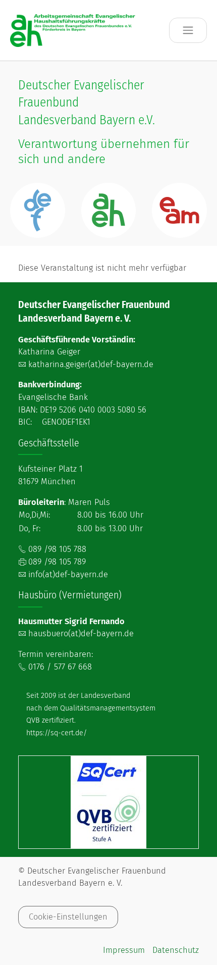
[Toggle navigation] (188, 30)
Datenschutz (175, 950)
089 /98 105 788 (57, 549)
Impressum (124, 950)
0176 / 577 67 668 (60, 667)
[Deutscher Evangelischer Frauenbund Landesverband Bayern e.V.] (73, 30)
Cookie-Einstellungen (68, 917)
